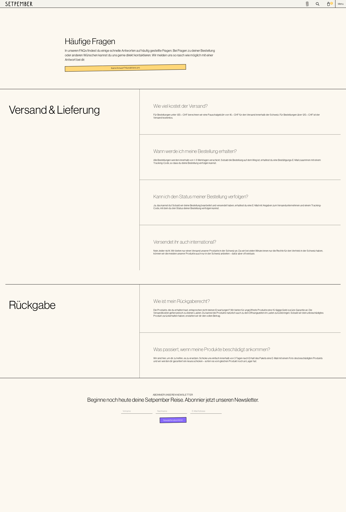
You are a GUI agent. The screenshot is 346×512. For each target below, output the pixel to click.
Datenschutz (179, 505)
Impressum (167, 505)
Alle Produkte (158, 459)
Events (199, 472)
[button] (341, 4)
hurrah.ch (273, 505)
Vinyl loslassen (202, 476)
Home (198, 459)
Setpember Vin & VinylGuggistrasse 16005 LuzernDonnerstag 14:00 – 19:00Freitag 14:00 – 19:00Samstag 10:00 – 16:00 (249, 468)
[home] (18, 4)
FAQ (189, 505)
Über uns (199, 463)
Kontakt (199, 480)
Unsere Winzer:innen (204, 468)
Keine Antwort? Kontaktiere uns (125, 67)
